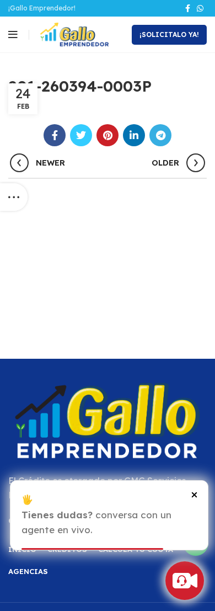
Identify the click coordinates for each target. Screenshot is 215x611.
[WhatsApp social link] (200, 8)
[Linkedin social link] (134, 135)
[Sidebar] (14, 197)
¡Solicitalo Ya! (169, 34)
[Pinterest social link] (107, 135)
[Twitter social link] (81, 135)
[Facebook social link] (188, 8)
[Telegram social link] (160, 135)
